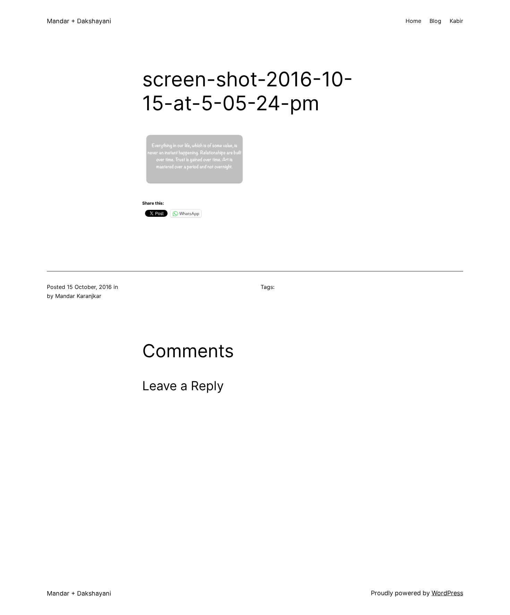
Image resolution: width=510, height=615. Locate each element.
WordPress (447, 593)
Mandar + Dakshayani (79, 21)
